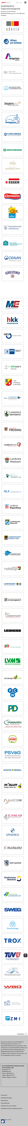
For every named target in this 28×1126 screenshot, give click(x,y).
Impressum (4, 1095)
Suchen (21, 2)
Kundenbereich (5, 1103)
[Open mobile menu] (24, 2)
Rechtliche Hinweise (6, 1098)
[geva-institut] (6, 2)
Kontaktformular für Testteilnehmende (11, 1108)
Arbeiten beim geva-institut (8, 1106)
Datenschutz (4, 1100)
